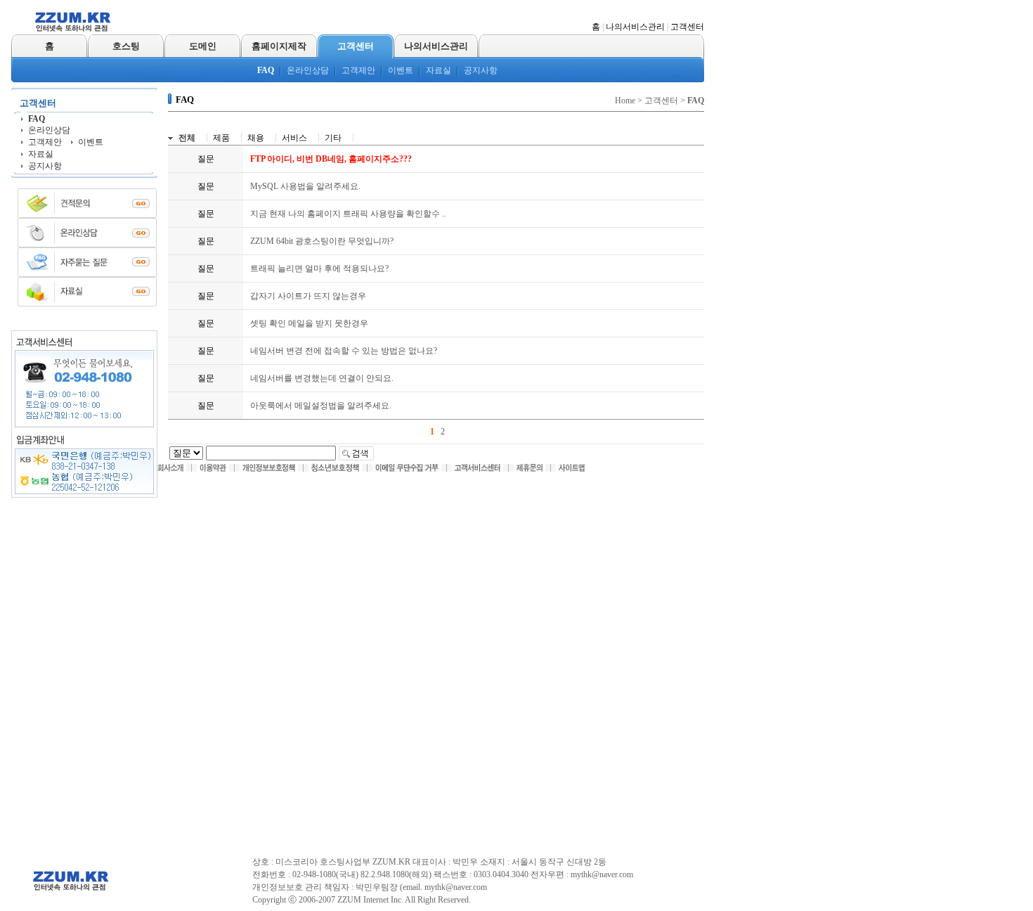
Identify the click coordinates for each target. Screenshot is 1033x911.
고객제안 (358, 70)
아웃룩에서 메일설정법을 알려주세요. (320, 406)
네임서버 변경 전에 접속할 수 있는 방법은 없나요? (343, 351)
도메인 (202, 46)
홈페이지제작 (279, 46)
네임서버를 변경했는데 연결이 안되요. (322, 378)
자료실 (438, 70)
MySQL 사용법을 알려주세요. (305, 186)
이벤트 (400, 70)
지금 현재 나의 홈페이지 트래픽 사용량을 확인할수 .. (348, 214)
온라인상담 (308, 70)
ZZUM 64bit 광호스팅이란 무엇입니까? (322, 241)
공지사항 (481, 70)
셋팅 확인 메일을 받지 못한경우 (309, 323)
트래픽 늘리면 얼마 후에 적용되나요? (319, 268)
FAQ (265, 70)
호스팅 (126, 46)
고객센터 (687, 27)
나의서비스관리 (635, 27)
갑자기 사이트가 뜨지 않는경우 (308, 296)
